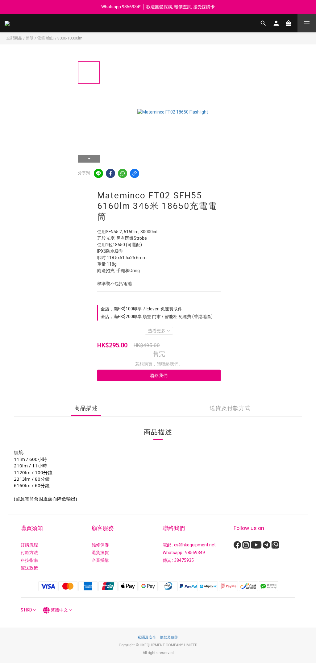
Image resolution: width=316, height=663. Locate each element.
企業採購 (100, 560)
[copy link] (134, 173)
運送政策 (29, 568)
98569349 (195, 552)
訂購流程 (29, 544)
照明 (30, 38)
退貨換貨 (100, 552)
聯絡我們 (159, 375)
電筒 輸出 (45, 38)
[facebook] (110, 173)
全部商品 (14, 38)
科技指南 (29, 560)
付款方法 (29, 552)
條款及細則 (169, 637)
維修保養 (100, 544)
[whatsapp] (122, 173)
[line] (98, 173)
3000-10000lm (69, 38)
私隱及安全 (147, 637)
